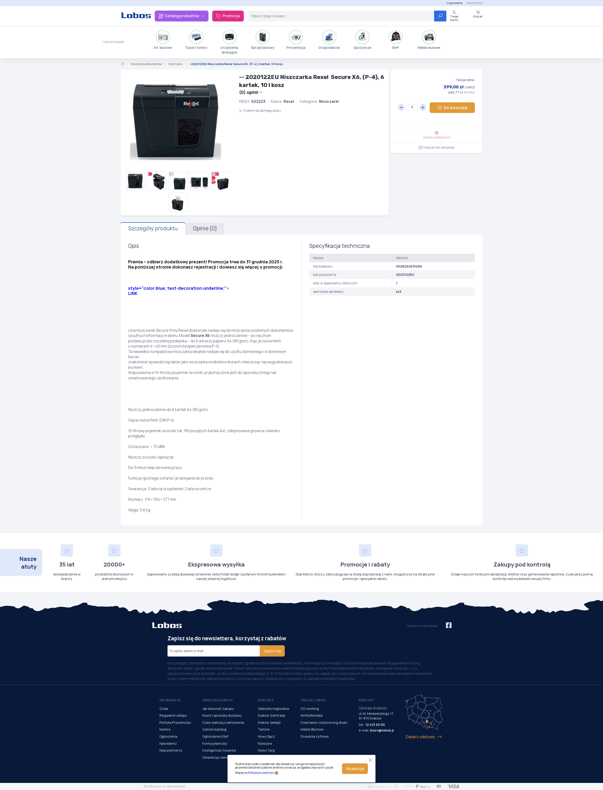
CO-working (310, 708)
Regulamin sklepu (173, 715)
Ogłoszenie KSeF (215, 736)
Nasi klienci (168, 743)
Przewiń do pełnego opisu (262, 110)
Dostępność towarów (219, 750)
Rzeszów (265, 743)
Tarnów (264, 729)
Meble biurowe (429, 47)
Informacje (170, 700)
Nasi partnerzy (170, 750)
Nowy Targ (266, 750)
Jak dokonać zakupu (218, 708)
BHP (395, 47)
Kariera (164, 729)
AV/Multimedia (312, 715)
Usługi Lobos (313, 700)
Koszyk (477, 16)
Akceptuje (355, 768)
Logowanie (454, 3)
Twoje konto (454, 18)
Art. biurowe (163, 47)
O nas (163, 708)
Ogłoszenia (168, 736)
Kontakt (266, 700)
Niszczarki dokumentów (146, 64)
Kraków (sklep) (269, 722)
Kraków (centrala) (271, 715)
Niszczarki (176, 64)
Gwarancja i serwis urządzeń (224, 757)
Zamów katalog (214, 729)
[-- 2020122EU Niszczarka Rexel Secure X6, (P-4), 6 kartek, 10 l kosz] (178, 120)
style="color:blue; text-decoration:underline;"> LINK (178, 290)
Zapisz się (272, 651)
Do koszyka (455, 107)
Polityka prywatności (261, 773)
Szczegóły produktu (153, 228)
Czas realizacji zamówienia (223, 722)
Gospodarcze (329, 47)
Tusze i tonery (196, 47)
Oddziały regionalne (273, 708)
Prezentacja (296, 47)
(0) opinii (248, 92)
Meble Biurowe (312, 729)
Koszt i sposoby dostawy (222, 715)
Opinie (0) (205, 228)
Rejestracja (474, 3)
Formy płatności (214, 743)
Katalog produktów (182, 15)
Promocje (231, 15)
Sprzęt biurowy (262, 47)
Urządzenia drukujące (229, 49)
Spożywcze (362, 47)
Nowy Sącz (266, 736)
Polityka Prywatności (175, 722)
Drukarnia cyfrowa (315, 736)
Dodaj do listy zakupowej (438, 147)
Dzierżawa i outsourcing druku (324, 722)
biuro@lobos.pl (382, 730)
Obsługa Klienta (217, 700)
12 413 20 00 (375, 724)
